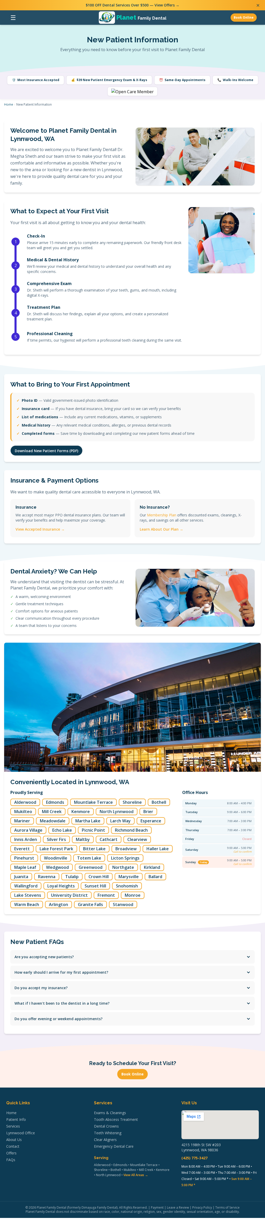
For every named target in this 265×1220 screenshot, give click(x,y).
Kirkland (152, 867)
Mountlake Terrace (93, 802)
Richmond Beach (131, 830)
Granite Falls (90, 904)
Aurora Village (28, 830)
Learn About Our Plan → (161, 529)
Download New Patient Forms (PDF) (46, 450)
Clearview (137, 839)
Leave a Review (178, 1207)
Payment (157, 1207)
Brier (148, 811)
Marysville (129, 876)
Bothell (159, 802)
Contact (12, 1146)
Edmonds (55, 802)
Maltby (83, 839)
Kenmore (80, 811)
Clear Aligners (105, 1139)
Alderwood (25, 802)
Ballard (155, 876)
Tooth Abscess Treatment (116, 1119)
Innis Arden (25, 839)
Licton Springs (125, 858)
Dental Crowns (106, 1126)
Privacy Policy (202, 1207)
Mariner (22, 821)
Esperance (151, 821)
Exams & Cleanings (110, 1112)
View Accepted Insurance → (40, 529)
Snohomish (127, 886)
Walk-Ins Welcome (235, 80)
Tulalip (72, 876)
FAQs (10, 1159)
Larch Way (120, 821)
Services (13, 1126)
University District (69, 895)
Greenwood (90, 867)
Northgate (123, 867)
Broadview (126, 849)
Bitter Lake (94, 849)
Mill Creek (52, 811)
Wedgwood (57, 867)
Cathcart (108, 839)
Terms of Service (227, 1207)
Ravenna (46, 876)
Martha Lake (87, 821)
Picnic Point (93, 830)
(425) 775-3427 (194, 1157)
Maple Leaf (25, 867)
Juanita (21, 876)
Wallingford (26, 886)
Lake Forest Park (56, 849)
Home (8, 104)
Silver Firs (56, 839)
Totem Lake (89, 858)
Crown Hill (99, 876)
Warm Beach (26, 904)
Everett (22, 849)
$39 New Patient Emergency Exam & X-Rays (109, 80)
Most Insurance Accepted (35, 80)
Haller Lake (157, 849)
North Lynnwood (117, 811)
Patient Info (16, 1119)
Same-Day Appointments (182, 80)
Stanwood (123, 904)
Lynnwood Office (20, 1132)
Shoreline (132, 802)
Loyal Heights (61, 886)
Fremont (106, 895)
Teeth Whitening (107, 1132)
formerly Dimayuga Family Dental (92, 1207)
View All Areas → (135, 1175)
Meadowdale (52, 821)
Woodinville (55, 858)
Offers (11, 1153)
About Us (14, 1139)
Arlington (58, 904)
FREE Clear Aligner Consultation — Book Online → (132, 5)
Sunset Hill (95, 886)
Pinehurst (24, 858)
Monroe (133, 895)
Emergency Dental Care (114, 1146)
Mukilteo (23, 811)
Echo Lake (62, 830)
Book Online (244, 17)
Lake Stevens (27, 895)
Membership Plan (161, 515)
